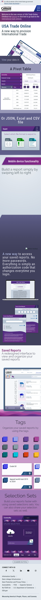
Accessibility (6, 585)
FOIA (15, 585)
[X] (13, 571)
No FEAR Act (6, 588)
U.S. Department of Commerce (24, 588)
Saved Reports (11, 350)
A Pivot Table (20, 69)
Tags (20, 422)
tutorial (14, 16)
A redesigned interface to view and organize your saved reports (18, 356)
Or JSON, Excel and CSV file (20, 120)
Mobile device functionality (23, 161)
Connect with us (8, 567)
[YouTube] (28, 571)
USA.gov (5, 591)
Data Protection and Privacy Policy (14, 582)
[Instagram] (35, 571)
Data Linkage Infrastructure (11, 579)
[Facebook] (6, 571)
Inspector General (26, 585)
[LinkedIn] (21, 571)
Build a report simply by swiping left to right (20, 171)
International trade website (11, 19)
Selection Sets (20, 495)
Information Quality (8, 576)
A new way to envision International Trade (16, 33)
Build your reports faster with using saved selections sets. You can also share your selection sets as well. (20, 506)
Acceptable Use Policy (20, 562)
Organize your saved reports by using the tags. (20, 429)
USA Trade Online (16, 26)
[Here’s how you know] (20, 2)
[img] (6, 8)
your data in (10, 59)
